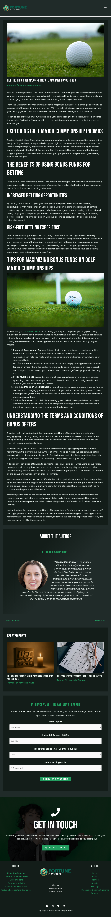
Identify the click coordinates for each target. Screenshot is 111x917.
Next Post (101, 620)
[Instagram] (52, 906)
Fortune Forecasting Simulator (16, 889)
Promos (12, 85)
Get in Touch (55, 891)
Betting (95, 886)
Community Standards (16, 876)
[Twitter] (58, 906)
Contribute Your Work (16, 886)
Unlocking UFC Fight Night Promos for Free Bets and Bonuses (30, 678)
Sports (95, 883)
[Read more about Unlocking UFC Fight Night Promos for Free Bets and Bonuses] (30, 657)
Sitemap (56, 885)
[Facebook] (47, 906)
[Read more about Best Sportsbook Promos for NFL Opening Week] (80, 657)
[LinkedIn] (64, 906)
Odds (94, 873)
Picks (94, 876)
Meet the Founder (16, 873)
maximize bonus (32, 331)
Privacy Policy (55, 888)
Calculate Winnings (55, 779)
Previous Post (11, 620)
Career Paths (16, 879)
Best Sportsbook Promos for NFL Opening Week (79, 676)
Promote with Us (16, 883)
